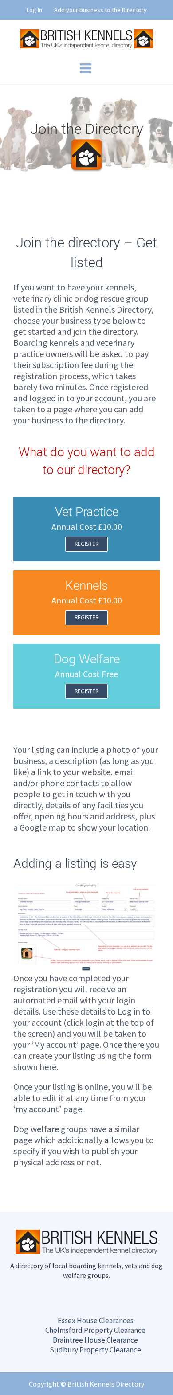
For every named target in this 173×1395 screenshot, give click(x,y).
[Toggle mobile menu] (86, 68)
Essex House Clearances (96, 1320)
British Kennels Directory (105, 1383)
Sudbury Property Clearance (95, 1350)
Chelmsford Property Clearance (95, 1330)
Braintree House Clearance (95, 1340)
